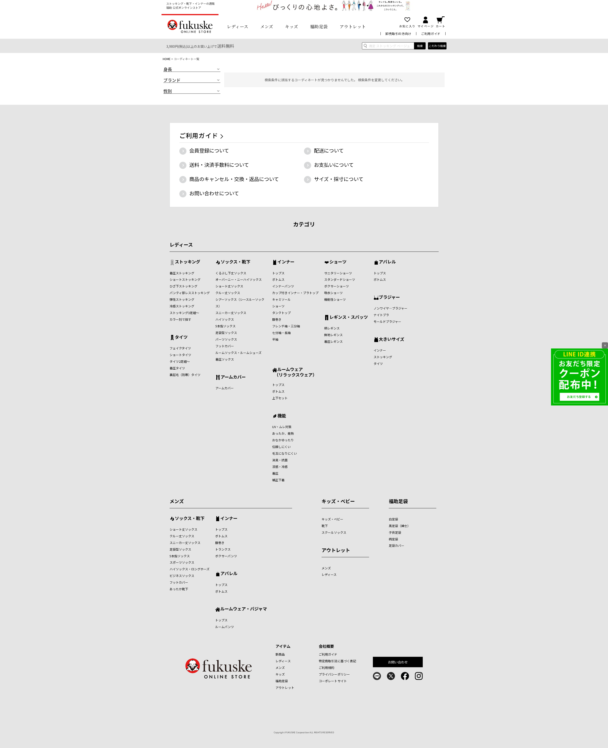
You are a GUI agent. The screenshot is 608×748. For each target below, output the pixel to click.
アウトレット (353, 26)
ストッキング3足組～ (184, 312)
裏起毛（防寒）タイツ (185, 374)
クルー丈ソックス (227, 293)
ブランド (171, 80)
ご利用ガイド (431, 33)
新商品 (280, 654)
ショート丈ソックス (229, 286)
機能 (281, 416)
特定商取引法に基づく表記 (337, 661)
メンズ (266, 26)
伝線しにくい (281, 446)
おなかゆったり (283, 440)
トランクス (223, 549)
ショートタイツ (180, 355)
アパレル (387, 262)
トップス (278, 273)
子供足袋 (395, 532)
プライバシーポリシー (334, 674)
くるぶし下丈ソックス (230, 273)
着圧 (275, 473)
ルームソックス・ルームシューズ (238, 352)
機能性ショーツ (335, 299)
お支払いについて (334, 164)
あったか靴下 (179, 589)
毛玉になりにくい (284, 453)
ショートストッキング (185, 279)
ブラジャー (389, 297)
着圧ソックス (224, 359)
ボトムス (278, 279)
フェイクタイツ (180, 348)
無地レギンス (333, 335)
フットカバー (224, 346)
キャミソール (281, 299)
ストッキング (187, 262)
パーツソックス (226, 339)
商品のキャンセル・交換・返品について (234, 178)
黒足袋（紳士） (399, 526)
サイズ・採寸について (338, 178)
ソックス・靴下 (235, 262)
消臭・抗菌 (280, 460)
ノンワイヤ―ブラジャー (390, 308)
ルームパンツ (224, 626)
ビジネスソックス (182, 575)
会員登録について (209, 150)
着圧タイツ (177, 368)
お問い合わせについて (214, 193)
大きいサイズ (391, 339)
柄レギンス (332, 328)
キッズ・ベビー (338, 501)
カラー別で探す (180, 319)
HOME (167, 59)
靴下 (325, 526)
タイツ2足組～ (180, 361)
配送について (329, 150)
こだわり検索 (437, 46)
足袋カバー (396, 545)
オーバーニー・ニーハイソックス (238, 279)
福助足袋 (319, 26)
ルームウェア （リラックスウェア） (294, 372)
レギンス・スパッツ (348, 317)
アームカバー (233, 377)
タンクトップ (281, 312)
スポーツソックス (182, 562)
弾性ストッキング (182, 299)
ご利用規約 (326, 667)
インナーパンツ (283, 286)
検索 (420, 46)
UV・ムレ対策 (281, 426)
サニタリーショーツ (338, 273)
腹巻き (276, 319)
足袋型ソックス (226, 332)
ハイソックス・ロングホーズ (189, 569)
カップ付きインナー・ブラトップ (295, 293)
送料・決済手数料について (219, 164)
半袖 (275, 339)
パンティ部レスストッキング (190, 293)
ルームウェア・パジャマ (243, 609)
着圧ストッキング (182, 273)
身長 (167, 69)
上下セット (280, 398)
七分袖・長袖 (281, 332)
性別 (167, 91)
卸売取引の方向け (398, 33)
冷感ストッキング (182, 306)
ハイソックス (224, 319)
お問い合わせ (398, 662)
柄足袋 (393, 539)
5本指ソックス (225, 326)
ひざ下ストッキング (183, 286)
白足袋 (393, 519)
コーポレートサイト (333, 681)
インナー (285, 262)
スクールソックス (334, 532)
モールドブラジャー (387, 321)
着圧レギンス (333, 341)
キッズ (291, 26)
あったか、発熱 (283, 433)
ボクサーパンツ (226, 556)
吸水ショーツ (333, 293)
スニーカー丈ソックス (230, 312)
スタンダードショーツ (339, 279)
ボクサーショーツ (336, 286)
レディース (237, 26)
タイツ (181, 337)
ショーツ (278, 306)
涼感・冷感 (280, 466)
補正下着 (278, 480)
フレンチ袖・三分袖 (286, 326)
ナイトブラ (381, 315)
